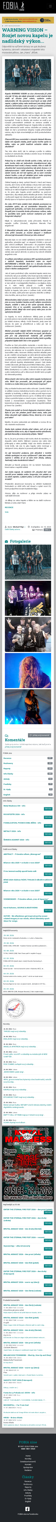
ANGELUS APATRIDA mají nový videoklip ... (21, 1045)
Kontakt (28, 1464)
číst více (48, 809)
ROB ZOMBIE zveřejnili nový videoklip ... (19, 1063)
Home (28, 1456)
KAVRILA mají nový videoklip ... (16, 1088)
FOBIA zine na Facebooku (28, 1514)
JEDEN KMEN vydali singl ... (14, 1071)
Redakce (28, 1470)
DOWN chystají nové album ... (15, 1121)
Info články (28, 1490)
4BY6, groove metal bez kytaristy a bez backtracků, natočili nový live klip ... (27, 1079)
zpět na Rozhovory (12, 26)
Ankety (28, 1493)
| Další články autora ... (15, 528)
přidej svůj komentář (41, 735)
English (28, 1501)
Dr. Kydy (28, 1498)
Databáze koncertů (28, 1461)
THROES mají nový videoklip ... (16, 1030)
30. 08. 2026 (9, 951)
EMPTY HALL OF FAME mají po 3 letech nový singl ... (24, 1114)
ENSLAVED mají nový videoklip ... (16, 1038)
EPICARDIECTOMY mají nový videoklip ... (20, 1096)
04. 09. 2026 (9, 973)
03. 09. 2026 (9, 966)
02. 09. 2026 (9, 958)
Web (7, 512)
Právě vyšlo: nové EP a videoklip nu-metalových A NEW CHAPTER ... (25, 1054)
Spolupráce (28, 1467)
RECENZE (9, 507)
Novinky (28, 1459)
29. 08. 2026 (9, 935)
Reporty (28, 1487)
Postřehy (28, 1496)
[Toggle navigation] (50, 6)
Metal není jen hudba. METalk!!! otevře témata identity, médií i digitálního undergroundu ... (28, 1105)
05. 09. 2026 (9, 981)
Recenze (28, 1481)
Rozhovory (28, 1484)
